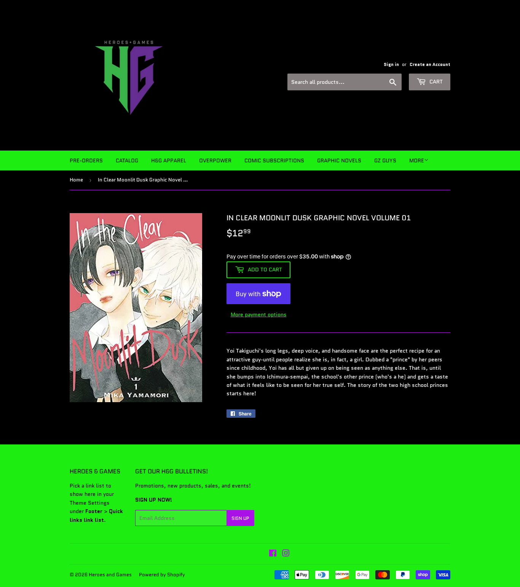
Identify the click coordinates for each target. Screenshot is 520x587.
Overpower (215, 160)
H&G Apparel (168, 160)
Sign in (391, 64)
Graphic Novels (339, 160)
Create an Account (430, 64)
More (416, 160)
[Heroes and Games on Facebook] (273, 554)
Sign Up (240, 518)
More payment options (259, 314)
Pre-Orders (86, 160)
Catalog (127, 160)
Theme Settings (90, 503)
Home (76, 179)
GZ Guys (385, 160)
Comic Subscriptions (274, 160)
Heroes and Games (110, 574)
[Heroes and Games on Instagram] (286, 554)
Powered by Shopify (162, 574)
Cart (435, 81)
